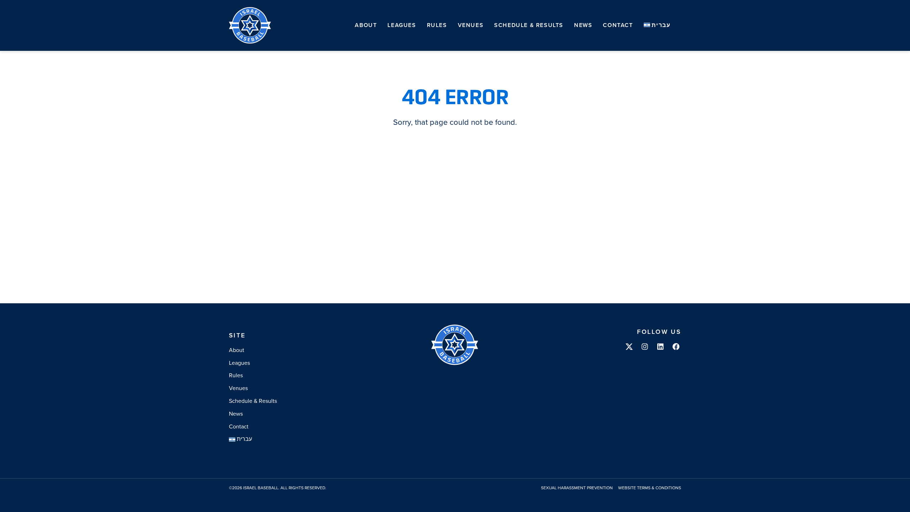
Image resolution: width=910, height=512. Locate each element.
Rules (437, 25)
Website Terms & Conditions (649, 488)
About (366, 25)
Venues (471, 25)
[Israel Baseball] (250, 25)
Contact (618, 25)
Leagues (401, 25)
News (583, 25)
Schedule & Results (528, 25)
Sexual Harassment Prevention (577, 488)
